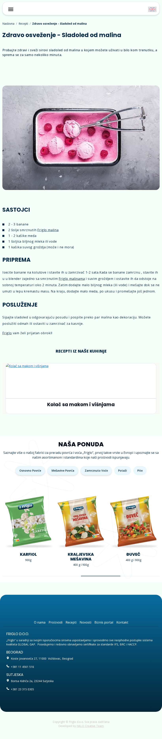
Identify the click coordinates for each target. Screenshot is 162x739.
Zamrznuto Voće (96, 470)
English (152, 9)
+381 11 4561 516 (22, 667)
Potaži (122, 470)
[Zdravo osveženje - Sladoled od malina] (81, 138)
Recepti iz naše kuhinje (81, 351)
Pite (140, 470)
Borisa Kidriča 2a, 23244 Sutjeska (32, 681)
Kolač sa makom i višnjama (81, 404)
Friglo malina (47, 230)
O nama (39, 622)
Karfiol (28, 554)
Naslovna (8, 23)
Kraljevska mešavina (81, 557)
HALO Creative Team (90, 726)
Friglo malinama (72, 278)
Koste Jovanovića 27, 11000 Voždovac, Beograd (42, 658)
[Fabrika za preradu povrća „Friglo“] (81, 8)
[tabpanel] (28, 529)
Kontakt (122, 622)
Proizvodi (55, 622)
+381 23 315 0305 (22, 689)
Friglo (7, 333)
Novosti (85, 622)
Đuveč (133, 554)
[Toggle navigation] (11, 9)
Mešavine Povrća (63, 470)
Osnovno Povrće (30, 470)
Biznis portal (103, 622)
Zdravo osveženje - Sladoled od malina (59, 23)
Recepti (23, 23)
